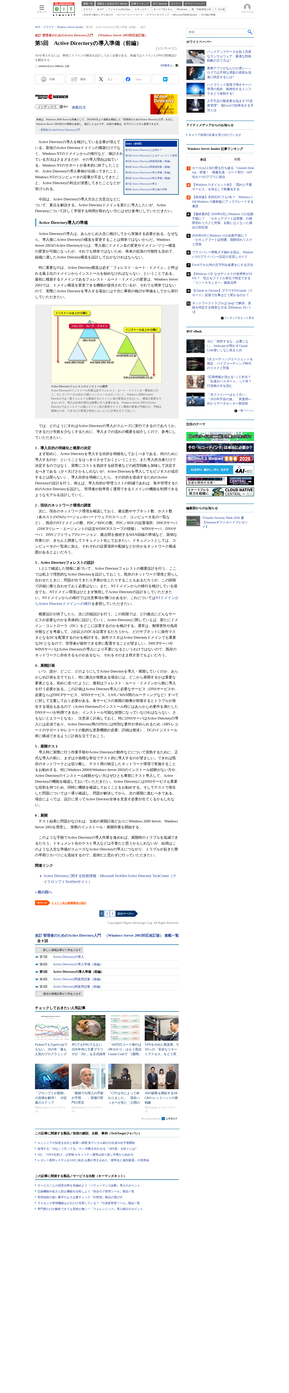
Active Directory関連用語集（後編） (78, 979)
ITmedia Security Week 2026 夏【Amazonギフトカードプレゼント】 (225, 522)
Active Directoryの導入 (68, 957)
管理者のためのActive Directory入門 (60, 130)
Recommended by (151, 1118)
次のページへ (125, 913)
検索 (250, 32)
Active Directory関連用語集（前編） (78, 986)
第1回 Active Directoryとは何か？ (143, 150)
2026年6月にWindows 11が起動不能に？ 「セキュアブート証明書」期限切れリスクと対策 (222, 240)
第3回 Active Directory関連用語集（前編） (148, 161)
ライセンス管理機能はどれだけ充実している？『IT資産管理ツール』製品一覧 (88, 1203)
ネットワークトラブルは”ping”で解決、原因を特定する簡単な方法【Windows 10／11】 (221, 308)
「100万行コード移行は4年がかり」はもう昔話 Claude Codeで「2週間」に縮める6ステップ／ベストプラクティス (126, 1054)
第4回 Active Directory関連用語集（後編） (148, 167)
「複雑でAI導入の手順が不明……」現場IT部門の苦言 (87, 1097)
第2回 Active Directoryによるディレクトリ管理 (151, 155)
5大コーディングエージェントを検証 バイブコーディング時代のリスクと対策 (230, 364)
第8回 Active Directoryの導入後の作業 (146, 189)
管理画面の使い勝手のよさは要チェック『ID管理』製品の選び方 (80, 1197)
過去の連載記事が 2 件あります (62, 993)
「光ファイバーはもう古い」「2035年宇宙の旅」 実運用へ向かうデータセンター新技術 (229, 399)
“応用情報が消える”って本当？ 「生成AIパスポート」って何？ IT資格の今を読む (231, 381)
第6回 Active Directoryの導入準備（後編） (148, 178)
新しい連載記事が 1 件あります (62, 950)
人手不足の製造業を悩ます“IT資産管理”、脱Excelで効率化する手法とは (230, 105)
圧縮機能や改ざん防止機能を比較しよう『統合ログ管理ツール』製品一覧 (85, 1191)
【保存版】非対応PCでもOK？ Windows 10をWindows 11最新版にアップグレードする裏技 (223, 201)
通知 (83, 79)
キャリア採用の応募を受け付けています (215, 135)
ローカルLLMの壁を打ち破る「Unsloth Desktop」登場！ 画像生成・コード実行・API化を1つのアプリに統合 (223, 172)
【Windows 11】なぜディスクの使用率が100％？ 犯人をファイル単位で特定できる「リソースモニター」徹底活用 (222, 278)
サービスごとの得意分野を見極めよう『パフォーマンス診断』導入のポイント (88, 1185)
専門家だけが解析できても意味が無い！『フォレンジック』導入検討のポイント (90, 1209)
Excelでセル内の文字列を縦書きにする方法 (222, 265)
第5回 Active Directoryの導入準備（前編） (148, 172)
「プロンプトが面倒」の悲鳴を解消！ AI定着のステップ (51, 1097)
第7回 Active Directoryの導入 (141, 184)
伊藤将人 (167, 65)
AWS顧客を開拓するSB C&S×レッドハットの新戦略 (161, 1097)
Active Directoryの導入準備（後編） (78, 964)
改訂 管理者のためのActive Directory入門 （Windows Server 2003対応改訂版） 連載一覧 (107, 935)
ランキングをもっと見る (239, 317)
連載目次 (79, 107)
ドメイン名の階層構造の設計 (68, 903)
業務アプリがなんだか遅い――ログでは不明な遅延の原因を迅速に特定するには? (229, 73)
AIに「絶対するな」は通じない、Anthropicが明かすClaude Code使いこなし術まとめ (227, 346)
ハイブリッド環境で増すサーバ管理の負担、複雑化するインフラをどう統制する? (229, 89)
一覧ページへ (246, 410)
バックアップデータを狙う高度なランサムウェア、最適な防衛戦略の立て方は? (229, 56)
